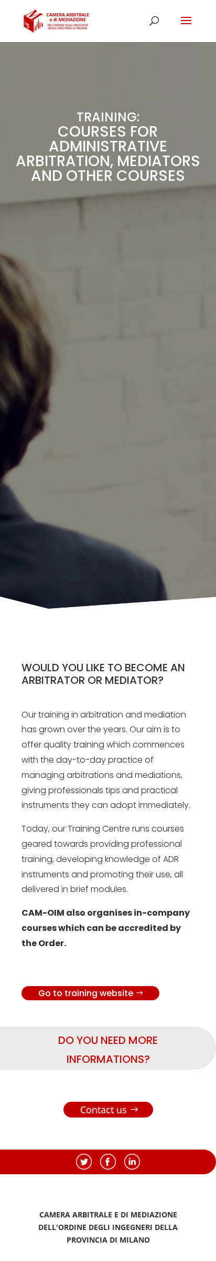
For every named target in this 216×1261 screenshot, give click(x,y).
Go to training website (85, 993)
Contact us (103, 1109)
